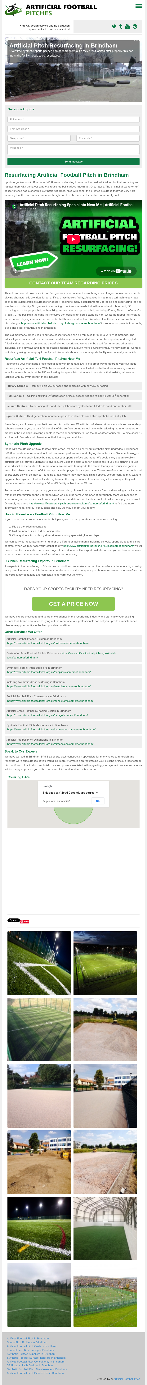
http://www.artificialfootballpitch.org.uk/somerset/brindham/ (98, 545)
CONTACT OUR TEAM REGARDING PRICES (73, 283)
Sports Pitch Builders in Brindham (27, 1342)
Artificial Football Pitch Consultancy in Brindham (36, 1361)
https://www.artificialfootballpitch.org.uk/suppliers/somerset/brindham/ (49, 671)
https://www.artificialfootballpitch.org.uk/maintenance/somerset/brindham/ (51, 729)
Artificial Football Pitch (127, 1378)
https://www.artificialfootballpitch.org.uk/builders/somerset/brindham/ (48, 643)
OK (98, 800)
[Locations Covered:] (6, 5)
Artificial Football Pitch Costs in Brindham (31, 1346)
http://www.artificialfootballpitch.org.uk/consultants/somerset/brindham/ (71, 503)
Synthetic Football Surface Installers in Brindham (36, 1357)
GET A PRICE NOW (73, 604)
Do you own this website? (56, 801)
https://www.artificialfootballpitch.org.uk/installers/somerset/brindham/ (49, 686)
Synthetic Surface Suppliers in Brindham (31, 1353)
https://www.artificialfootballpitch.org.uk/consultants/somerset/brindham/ (50, 700)
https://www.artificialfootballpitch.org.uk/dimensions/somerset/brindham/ (50, 743)
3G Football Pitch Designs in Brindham (30, 1365)
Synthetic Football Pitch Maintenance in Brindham (37, 1369)
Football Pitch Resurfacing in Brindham (30, 1350)
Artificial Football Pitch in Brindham (28, 1338)
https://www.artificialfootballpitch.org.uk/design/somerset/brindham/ (47, 715)
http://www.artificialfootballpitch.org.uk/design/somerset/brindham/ (60, 323)
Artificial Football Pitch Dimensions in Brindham (35, 1373)
